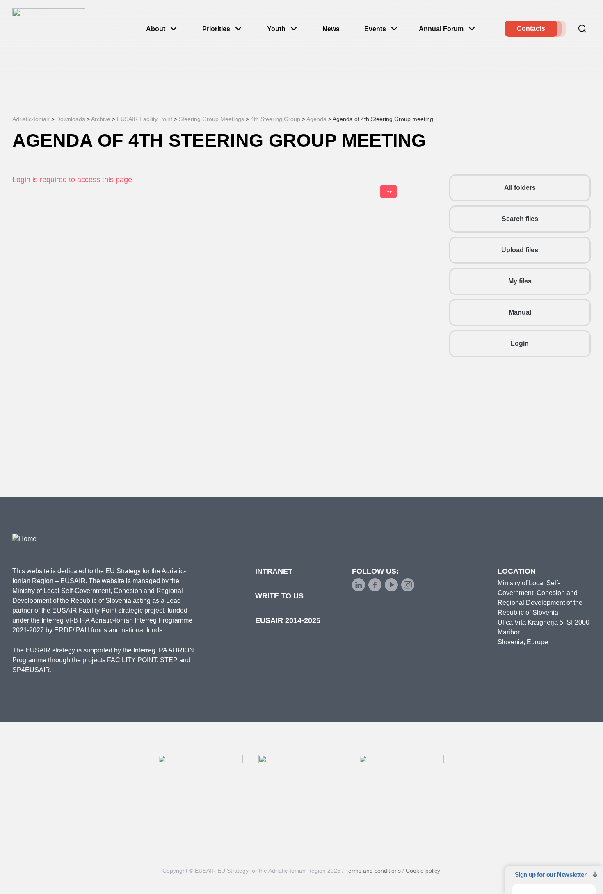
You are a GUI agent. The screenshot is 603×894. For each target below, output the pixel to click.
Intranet (273, 571)
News (331, 28)
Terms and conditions (373, 870)
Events (375, 28)
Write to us (279, 596)
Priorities (216, 28)
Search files (520, 218)
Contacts (531, 28)
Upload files (519, 249)
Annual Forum (441, 28)
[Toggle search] (582, 29)
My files (520, 281)
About (155, 28)
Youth (276, 28)
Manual (520, 312)
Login (520, 343)
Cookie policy (423, 870)
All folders (520, 187)
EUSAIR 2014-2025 (287, 620)
